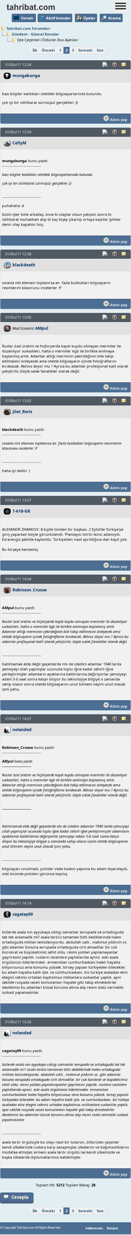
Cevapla (20, 1197)
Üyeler (89, 17)
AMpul (41, 328)
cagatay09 (22, 914)
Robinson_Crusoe (29, 590)
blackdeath (23, 265)
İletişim (112, 1228)
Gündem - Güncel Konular (35, 34)
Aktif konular (58, 17)
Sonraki (85, 50)
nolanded (22, 729)
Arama (114, 17)
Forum (27, 17)
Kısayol (105, 64)
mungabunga (26, 75)
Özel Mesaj (124, 64)
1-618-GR (21, 511)
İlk (35, 50)
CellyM (19, 143)
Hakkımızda (94, 1228)
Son (100, 50)
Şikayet (115, 64)
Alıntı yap (118, 119)
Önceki (48, 50)
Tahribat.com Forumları (28, 28)
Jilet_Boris (22, 411)
